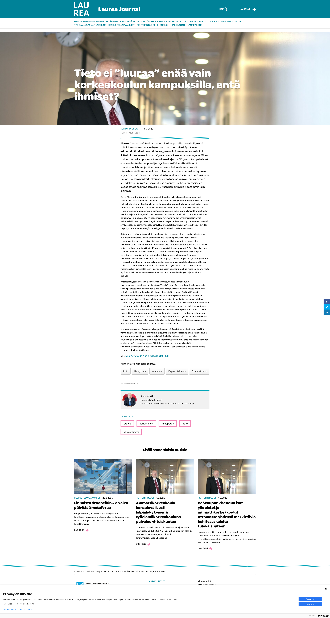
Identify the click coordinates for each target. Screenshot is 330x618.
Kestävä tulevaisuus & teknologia (161, 21)
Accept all (310, 599)
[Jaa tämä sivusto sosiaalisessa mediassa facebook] (327, 301)
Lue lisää (79, 529)
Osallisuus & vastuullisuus (225, 21)
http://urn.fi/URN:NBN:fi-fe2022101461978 (147, 355)
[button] (126, 371)
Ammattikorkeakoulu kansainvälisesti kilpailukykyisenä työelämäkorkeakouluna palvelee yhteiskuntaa (158, 512)
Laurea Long (195, 25)
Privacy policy (26, 609)
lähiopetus (168, 423)
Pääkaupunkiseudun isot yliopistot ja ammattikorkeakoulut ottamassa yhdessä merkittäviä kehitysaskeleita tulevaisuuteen (227, 514)
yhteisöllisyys (131, 432)
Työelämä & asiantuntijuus (90, 25)
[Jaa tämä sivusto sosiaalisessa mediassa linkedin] (327, 312)
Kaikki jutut (178, 25)
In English (163, 25)
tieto (185, 423)
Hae (221, 9)
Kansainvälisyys (129, 21)
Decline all (310, 604)
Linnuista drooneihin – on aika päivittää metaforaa (101, 505)
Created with (128, 383)
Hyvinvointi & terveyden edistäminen (96, 21)
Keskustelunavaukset (121, 25)
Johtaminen (146, 423)
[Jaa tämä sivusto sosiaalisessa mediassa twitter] (327, 307)
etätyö (127, 423)
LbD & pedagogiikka (195, 21)
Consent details (9, 609)
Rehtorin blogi (146, 25)
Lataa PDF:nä (127, 416)
